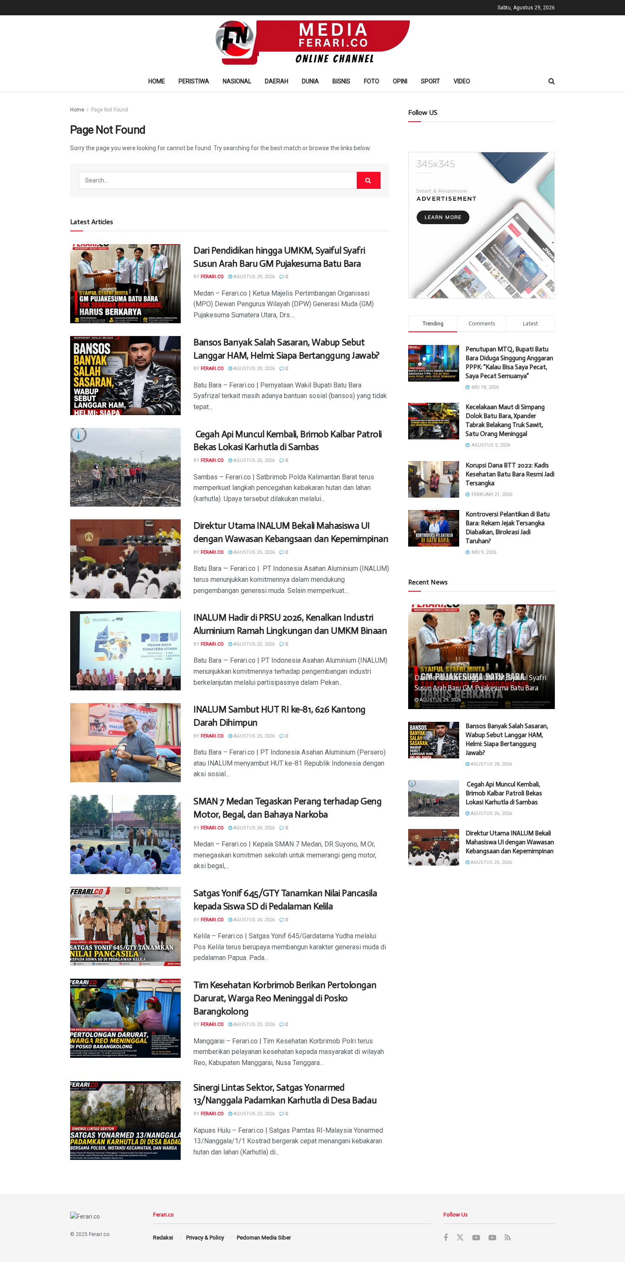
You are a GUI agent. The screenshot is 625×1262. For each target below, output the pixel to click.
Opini (400, 81)
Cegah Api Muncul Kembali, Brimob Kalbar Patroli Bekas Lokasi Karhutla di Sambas (504, 793)
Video (462, 81)
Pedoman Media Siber (264, 1237)
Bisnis (341, 81)
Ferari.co (212, 276)
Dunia (310, 81)
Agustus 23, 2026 (253, 1024)
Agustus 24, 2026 (253, 828)
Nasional (237, 81)
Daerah (276, 81)
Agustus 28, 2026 (253, 368)
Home (156, 81)
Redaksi (163, 1237)
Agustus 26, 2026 (253, 460)
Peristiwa (194, 81)
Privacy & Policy (205, 1237)
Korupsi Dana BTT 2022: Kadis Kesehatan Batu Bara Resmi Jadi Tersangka (510, 474)
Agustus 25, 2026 (253, 552)
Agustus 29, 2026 (253, 276)
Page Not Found (109, 110)
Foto (371, 81)
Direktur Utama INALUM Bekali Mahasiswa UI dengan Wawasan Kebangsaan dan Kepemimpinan (510, 842)
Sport (430, 81)
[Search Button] (369, 180)
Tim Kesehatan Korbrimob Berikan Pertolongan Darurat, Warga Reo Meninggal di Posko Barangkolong (284, 998)
